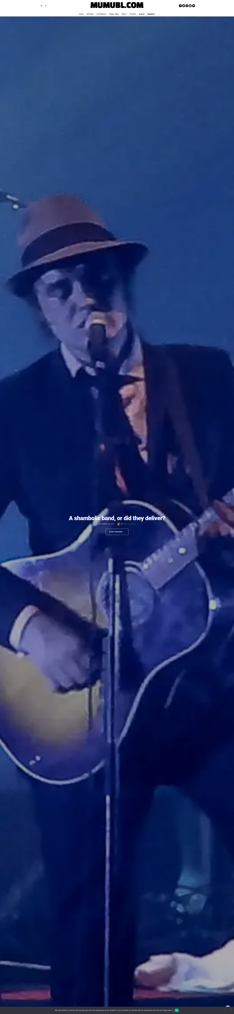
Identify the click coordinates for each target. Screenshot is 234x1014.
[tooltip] (180, 5)
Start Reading (116, 532)
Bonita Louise (130, 524)
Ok (177, 1010)
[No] (231, 1010)
